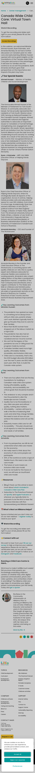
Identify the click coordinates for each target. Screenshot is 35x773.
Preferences (17, 766)
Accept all (17, 754)
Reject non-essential (17, 760)
